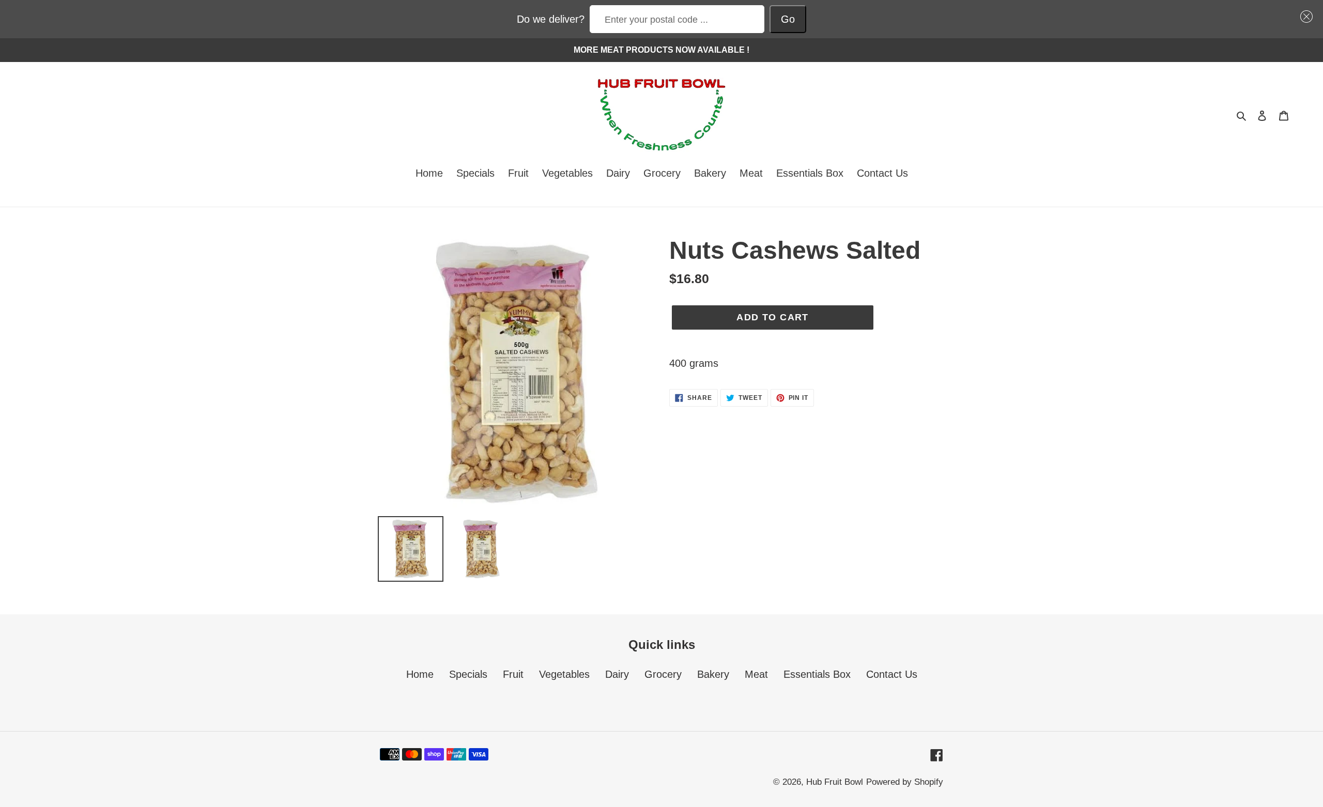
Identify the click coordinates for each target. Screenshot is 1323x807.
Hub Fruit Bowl (834, 782)
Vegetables (564, 674)
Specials (468, 674)
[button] (1304, 16)
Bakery (713, 674)
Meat (756, 674)
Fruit (513, 674)
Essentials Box (817, 674)
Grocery (663, 674)
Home (420, 674)
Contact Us (891, 674)
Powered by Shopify (904, 782)
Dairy (617, 674)
